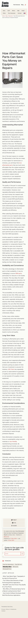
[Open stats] (25, 5)
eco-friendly (13, 441)
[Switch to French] (24, 13)
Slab (18, 10)
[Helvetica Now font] (7, 567)
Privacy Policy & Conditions (9, 609)
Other (4, 13)
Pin (15, 522)
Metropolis (15, 566)
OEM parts (18, 273)
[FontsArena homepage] (5, 4)
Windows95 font (7, 569)
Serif (9, 10)
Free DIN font (18, 564)
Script (23, 10)
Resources (10, 16)
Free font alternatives (8, 564)
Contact (20, 13)
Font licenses (16, 4)
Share (15, 525)
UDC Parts (11, 369)
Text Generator (11, 13)
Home (3, 16)
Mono (13, 10)
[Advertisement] (14, 35)
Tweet (15, 520)
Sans (4, 10)
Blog (22, 4)
